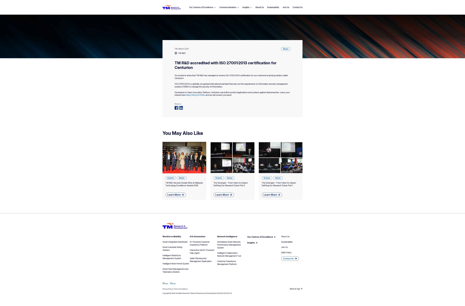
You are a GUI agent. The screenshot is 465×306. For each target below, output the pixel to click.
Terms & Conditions (181, 289)
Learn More (174, 194)
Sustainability (273, 7)
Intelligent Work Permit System (176, 263)
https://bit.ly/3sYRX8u (195, 95)
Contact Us (297, 7)
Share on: (178, 104)
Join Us (286, 7)
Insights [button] (245, 7)
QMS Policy (286, 252)
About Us (259, 7)
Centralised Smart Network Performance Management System (229, 245)
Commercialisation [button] (227, 7)
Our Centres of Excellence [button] (201, 7)
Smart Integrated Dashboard (175, 242)
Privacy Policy (167, 289)
